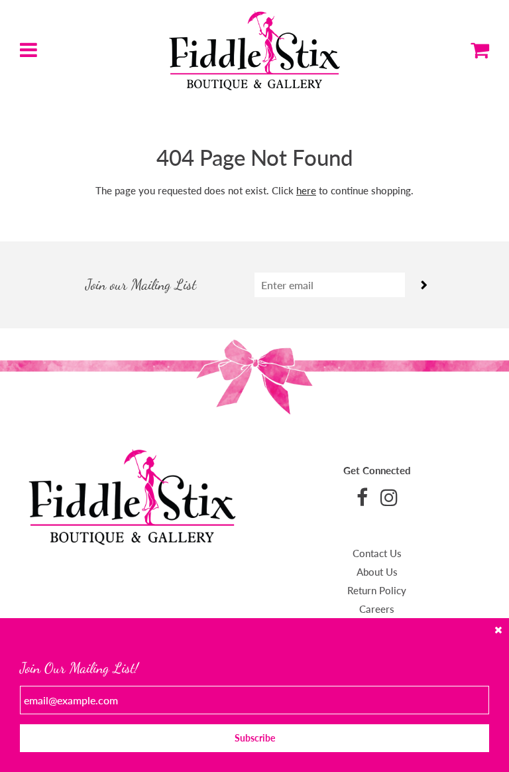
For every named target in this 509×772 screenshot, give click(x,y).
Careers (376, 609)
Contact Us (377, 553)
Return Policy (376, 590)
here (306, 190)
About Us (377, 572)
